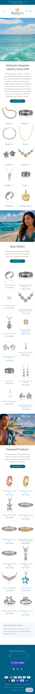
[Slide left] (13, 640)
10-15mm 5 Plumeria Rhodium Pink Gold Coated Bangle (25, 540)
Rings (25, 185)
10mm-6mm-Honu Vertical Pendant (25, 564)
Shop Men (28, 432)
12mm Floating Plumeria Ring (9, 611)
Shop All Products (17, 101)
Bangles (24, 123)
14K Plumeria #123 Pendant (26, 352)
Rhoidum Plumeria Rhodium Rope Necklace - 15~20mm (25, 310)
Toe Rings (8, 206)
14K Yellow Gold (24, 206)
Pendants (8, 185)
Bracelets (8, 144)
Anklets (8, 123)
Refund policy (29, 687)
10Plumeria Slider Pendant (9, 588)
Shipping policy (14, 690)
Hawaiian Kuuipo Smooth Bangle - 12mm (25, 285)
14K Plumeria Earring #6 (9, 305)
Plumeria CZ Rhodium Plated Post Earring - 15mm (25, 406)
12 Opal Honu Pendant (25, 588)
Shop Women (7, 229)
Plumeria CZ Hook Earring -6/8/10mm (25, 381)
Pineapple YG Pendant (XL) (9, 333)
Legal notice (23, 690)
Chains (24, 144)
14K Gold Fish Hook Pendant (9, 401)
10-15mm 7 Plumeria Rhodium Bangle (9, 564)
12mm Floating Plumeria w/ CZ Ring (26, 611)
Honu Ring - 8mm (9, 381)
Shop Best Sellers (17, 261)
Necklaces (24, 165)
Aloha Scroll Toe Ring (9, 285)
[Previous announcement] (3, 2)
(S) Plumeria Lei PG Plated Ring (9, 491)
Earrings (8, 165)
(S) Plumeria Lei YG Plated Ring (25, 491)
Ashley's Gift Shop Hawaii (15, 684)
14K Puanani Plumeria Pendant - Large (25, 330)
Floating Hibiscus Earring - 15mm (9, 357)
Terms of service (8, 687)
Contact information (19, 687)
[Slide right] (22, 640)
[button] (4, 11)
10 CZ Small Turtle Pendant (9, 515)
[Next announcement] (31, 2)
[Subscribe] (27, 656)
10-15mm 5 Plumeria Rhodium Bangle (25, 515)
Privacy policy (26, 684)
